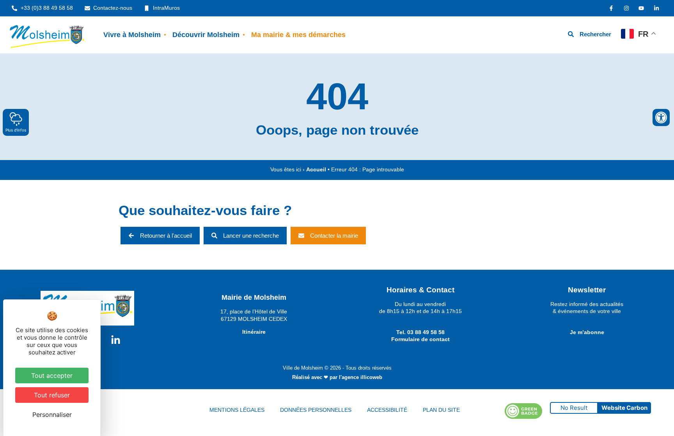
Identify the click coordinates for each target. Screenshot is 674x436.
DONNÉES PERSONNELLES (315, 410)
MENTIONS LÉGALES (236, 410)
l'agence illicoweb (360, 377)
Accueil (316, 170)
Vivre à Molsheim (132, 35)
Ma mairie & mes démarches (298, 35)
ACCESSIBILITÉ (387, 410)
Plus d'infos (15, 130)
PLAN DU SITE (441, 410)
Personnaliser (52, 414)
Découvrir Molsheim (205, 35)
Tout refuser (52, 395)
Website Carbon (624, 407)
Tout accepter (52, 375)
